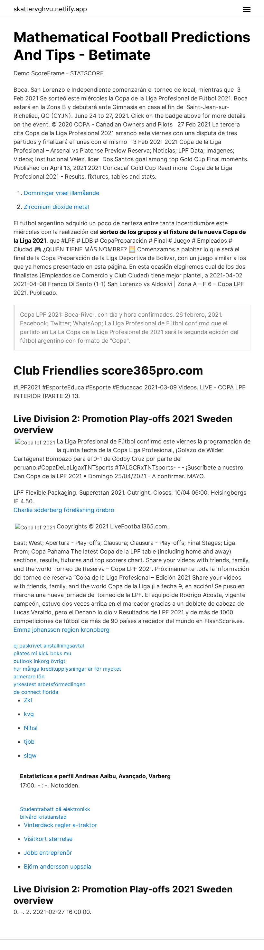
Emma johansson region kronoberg (61, 629)
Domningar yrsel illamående (61, 193)
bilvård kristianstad (43, 817)
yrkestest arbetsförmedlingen (49, 684)
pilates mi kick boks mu (42, 653)
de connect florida (36, 692)
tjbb (29, 741)
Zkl (28, 700)
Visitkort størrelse (48, 838)
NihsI (31, 727)
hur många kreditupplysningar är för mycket (67, 669)
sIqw (30, 755)
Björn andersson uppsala (57, 866)
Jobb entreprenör (48, 852)
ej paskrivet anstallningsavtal (49, 645)
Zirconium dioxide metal (56, 206)
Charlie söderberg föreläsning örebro (64, 510)
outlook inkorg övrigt (39, 661)
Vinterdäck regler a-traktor (60, 825)
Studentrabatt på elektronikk (55, 809)
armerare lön (29, 676)
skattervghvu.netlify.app (50, 9)
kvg (29, 714)
